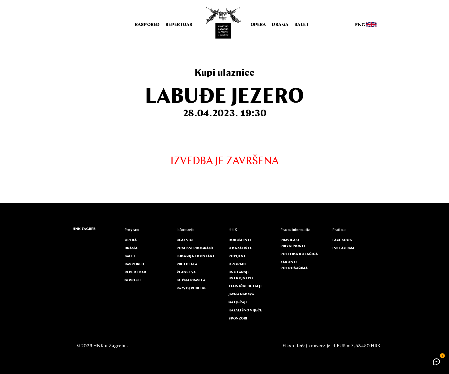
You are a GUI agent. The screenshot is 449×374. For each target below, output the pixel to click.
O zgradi (237, 264)
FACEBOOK (342, 240)
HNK (232, 230)
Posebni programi (194, 248)
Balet (301, 25)
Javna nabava (241, 294)
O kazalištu (240, 248)
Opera (258, 25)
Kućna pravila (190, 280)
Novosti (133, 280)
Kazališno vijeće (245, 310)
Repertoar (179, 25)
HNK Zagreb (84, 229)
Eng (360, 25)
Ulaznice (185, 240)
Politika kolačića (299, 254)
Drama (280, 25)
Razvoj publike (191, 288)
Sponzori (237, 318)
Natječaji (237, 302)
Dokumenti (239, 240)
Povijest (237, 256)
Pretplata (186, 264)
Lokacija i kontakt (195, 256)
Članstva (186, 272)
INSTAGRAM (343, 248)
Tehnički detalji (245, 286)
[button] (436, 361)
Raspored (147, 25)
